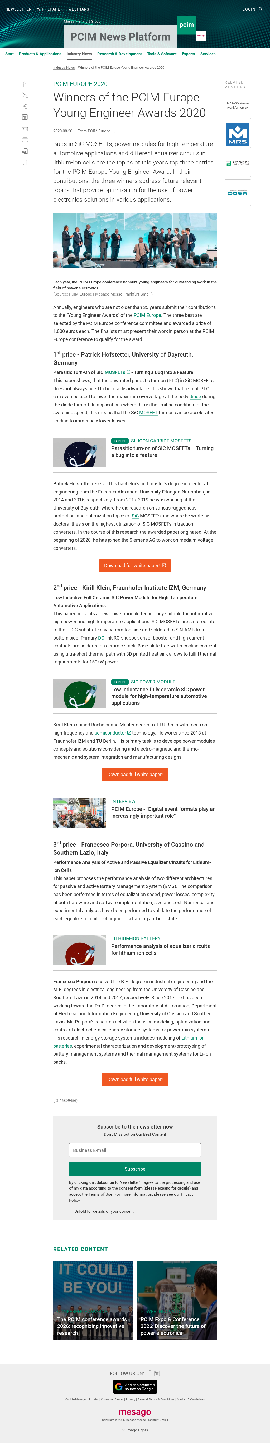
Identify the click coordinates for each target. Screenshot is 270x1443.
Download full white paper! (132, 565)
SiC (135, 515)
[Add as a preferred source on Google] (135, 1387)
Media (181, 1399)
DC (101, 638)
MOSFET (148, 412)
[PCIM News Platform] (9, 53)
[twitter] (25, 94)
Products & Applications (40, 54)
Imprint (94, 1399)
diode (195, 396)
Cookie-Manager (76, 1399)
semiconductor (110, 733)
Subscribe (135, 1169)
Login (249, 9)
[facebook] (25, 83)
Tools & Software (162, 54)
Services (208, 54)
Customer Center (112, 1399)
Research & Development (119, 54)
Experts (188, 54)
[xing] (25, 106)
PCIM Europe (147, 315)
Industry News (79, 54)
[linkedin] (25, 117)
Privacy (131, 1399)
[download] (25, 151)
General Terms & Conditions (156, 1399)
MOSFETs (115, 372)
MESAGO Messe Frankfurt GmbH (238, 105)
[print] (25, 140)
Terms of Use (100, 1194)
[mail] (25, 128)
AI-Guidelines (196, 1399)
